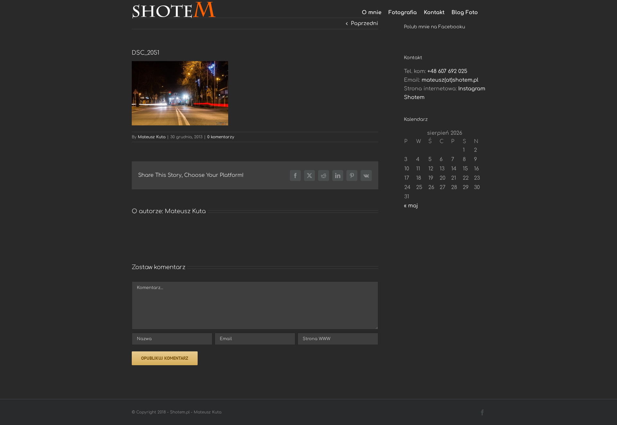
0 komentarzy (220, 137)
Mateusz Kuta (151, 137)
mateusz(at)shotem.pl (450, 80)
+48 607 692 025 (447, 71)
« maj (411, 206)
